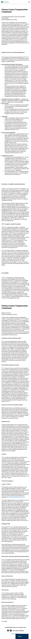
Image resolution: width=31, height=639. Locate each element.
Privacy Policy (15, 633)
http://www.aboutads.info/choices (15, 497)
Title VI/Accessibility (18, 630)
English (20, 636)
